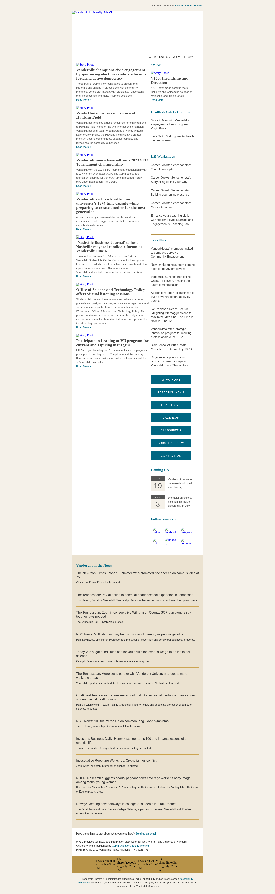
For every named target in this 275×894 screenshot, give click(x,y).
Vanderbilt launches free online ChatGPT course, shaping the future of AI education (171, 280)
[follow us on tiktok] (157, 543)
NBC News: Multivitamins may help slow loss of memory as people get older (130, 634)
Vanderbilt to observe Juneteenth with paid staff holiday (180, 483)
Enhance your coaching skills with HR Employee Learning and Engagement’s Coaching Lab (172, 220)
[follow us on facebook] (171, 532)
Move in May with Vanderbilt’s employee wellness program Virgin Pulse (170, 124)
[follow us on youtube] (187, 543)
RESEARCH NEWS (170, 392)
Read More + (83, 99)
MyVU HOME (171, 379)
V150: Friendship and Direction (169, 80)
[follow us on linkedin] (171, 543)
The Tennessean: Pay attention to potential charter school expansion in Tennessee (134, 595)
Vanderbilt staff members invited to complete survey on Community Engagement (172, 252)
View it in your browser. (189, 5)
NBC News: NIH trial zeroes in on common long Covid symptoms (122, 721)
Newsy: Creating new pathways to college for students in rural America (126, 804)
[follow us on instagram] (187, 532)
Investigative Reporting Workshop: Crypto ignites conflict (116, 760)
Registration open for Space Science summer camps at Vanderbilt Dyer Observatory (169, 361)
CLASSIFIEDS (171, 430)
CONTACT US (171, 455)
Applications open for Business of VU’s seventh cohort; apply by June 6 (172, 296)
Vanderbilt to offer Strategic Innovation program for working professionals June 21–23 (171, 333)
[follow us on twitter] (157, 532)
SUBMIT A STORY (171, 443)
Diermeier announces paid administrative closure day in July (180, 501)
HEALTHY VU (171, 405)
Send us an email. (146, 833)
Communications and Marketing (130, 845)
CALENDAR (171, 417)
